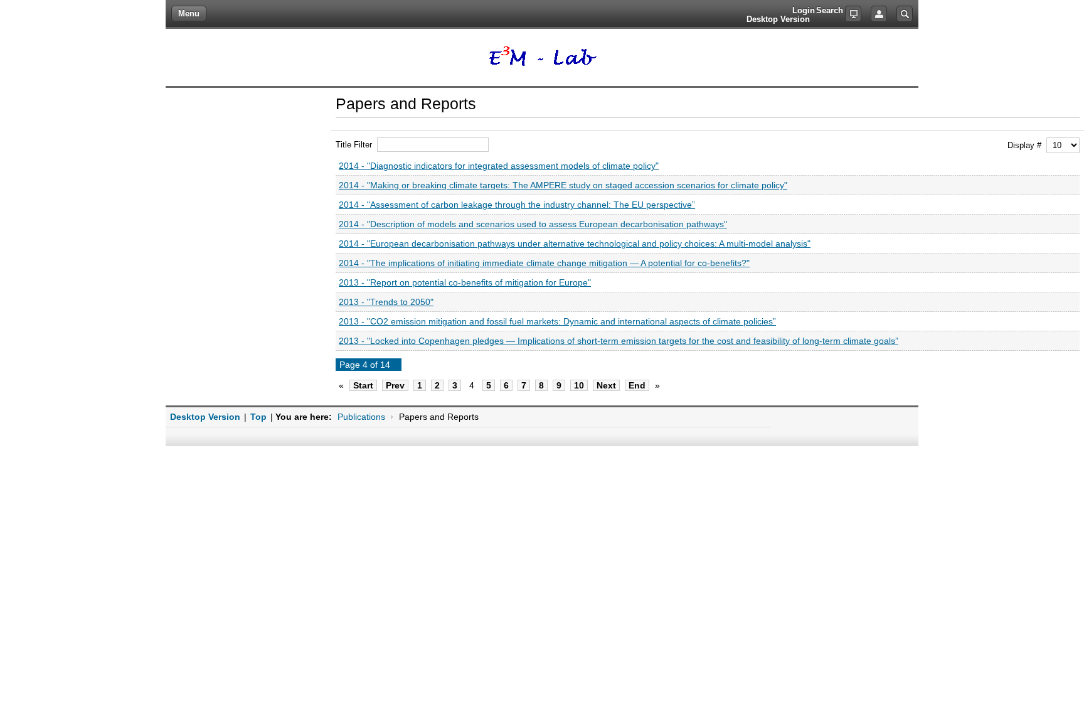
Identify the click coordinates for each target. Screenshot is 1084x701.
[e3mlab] (542, 57)
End (637, 385)
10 (579, 385)
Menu (188, 13)
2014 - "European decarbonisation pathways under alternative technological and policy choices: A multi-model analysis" (574, 243)
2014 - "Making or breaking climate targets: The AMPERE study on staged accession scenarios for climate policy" (563, 185)
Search (904, 14)
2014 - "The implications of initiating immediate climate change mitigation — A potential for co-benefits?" (544, 263)
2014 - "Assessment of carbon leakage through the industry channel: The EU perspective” (517, 205)
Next (606, 385)
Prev (395, 385)
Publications (361, 417)
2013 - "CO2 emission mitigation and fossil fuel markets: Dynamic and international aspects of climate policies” (557, 321)
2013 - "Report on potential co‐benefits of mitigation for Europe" (465, 282)
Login (879, 14)
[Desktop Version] (853, 14)
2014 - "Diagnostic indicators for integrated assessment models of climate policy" (499, 166)
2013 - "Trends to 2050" (386, 302)
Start (363, 385)
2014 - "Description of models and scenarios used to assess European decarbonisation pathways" (533, 224)
